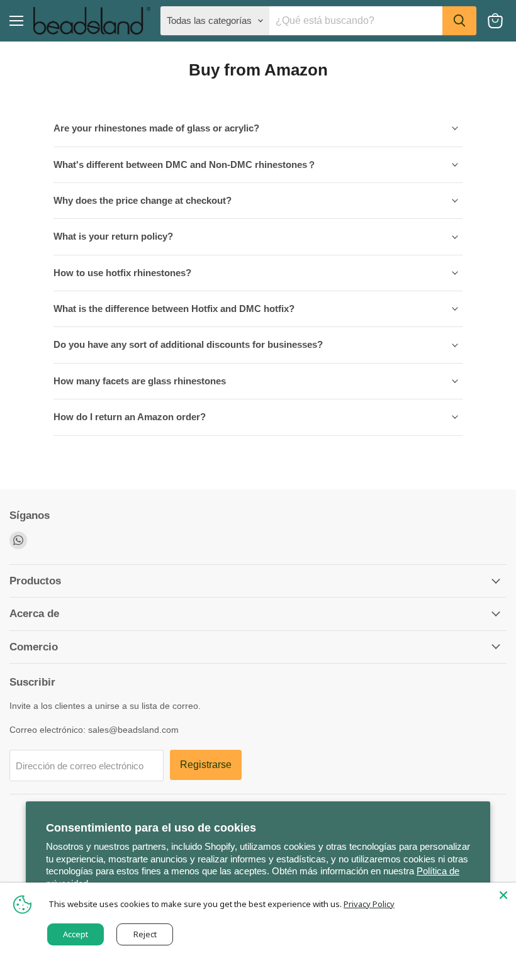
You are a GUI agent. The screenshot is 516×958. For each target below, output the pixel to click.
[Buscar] (459, 20)
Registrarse (206, 764)
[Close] (503, 895)
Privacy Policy (369, 904)
